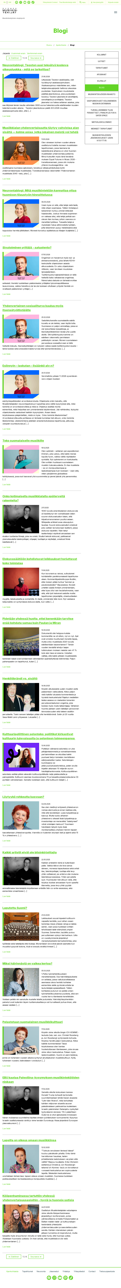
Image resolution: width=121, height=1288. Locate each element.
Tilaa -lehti (67, 2)
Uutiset (101, 61)
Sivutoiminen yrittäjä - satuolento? (27, 247)
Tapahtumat (102, 68)
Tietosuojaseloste (107, 1271)
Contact (55, 2)
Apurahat (101, 74)
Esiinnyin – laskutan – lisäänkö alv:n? (28, 365)
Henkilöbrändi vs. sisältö (19, 678)
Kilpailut (101, 81)
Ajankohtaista (61, 45)
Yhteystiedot (47, 2)
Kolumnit (101, 55)
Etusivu (49, 45)
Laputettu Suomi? (14, 908)
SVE (10, 2)
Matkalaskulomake (102, 122)
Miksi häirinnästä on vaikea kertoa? (27, 963)
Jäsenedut (54, 1271)
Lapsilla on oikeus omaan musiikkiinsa (29, 1140)
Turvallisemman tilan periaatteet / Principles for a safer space (101, 113)
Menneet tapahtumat (101, 129)
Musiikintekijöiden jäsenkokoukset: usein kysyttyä (101, 138)
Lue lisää (6, 116)
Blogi (101, 87)
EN (5, 2)
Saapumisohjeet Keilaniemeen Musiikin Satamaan (101, 102)
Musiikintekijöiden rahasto (101, 94)
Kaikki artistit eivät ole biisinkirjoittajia (29, 852)
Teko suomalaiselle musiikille (23, 440)
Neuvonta (41, 1271)
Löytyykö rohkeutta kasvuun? (23, 796)
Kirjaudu (113, 2)
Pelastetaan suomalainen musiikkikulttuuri (32, 1022)
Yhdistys (66, 1271)
